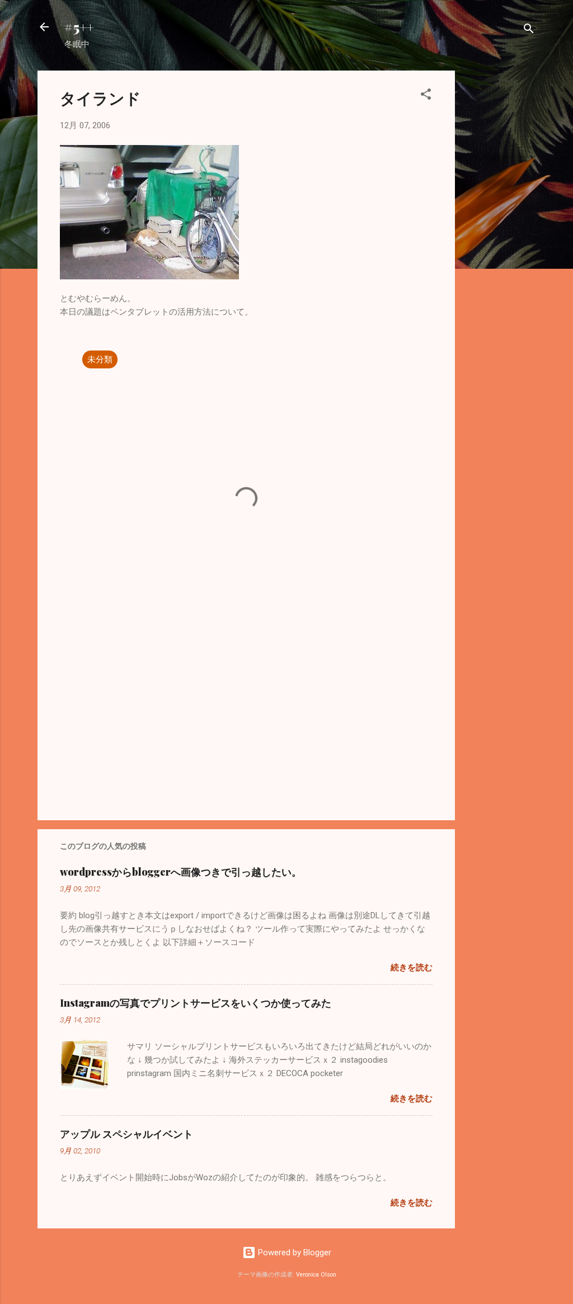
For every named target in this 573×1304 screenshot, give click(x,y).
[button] (426, 96)
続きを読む (412, 967)
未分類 (99, 359)
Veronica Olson (316, 1274)
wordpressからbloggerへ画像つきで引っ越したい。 (181, 871)
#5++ (79, 27)
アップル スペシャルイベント (126, 1134)
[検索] (529, 30)
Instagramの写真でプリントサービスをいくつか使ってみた (195, 1002)
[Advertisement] (500, 238)
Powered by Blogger (293, 1252)
